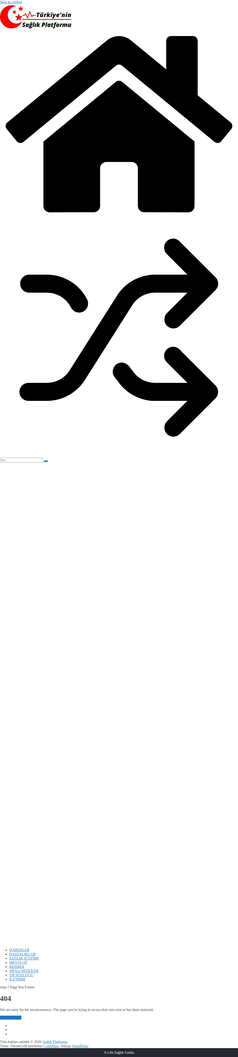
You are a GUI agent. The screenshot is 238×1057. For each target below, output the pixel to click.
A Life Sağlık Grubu (119, 1052)
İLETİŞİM (17, 979)
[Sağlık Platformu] (119, 217)
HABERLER (19, 950)
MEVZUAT (18, 962)
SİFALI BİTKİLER (24, 971)
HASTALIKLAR (22, 954)
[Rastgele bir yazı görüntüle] (119, 455)
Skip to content (11, 2)
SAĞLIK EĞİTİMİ (23, 958)
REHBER (16, 967)
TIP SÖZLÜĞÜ (21, 975)
